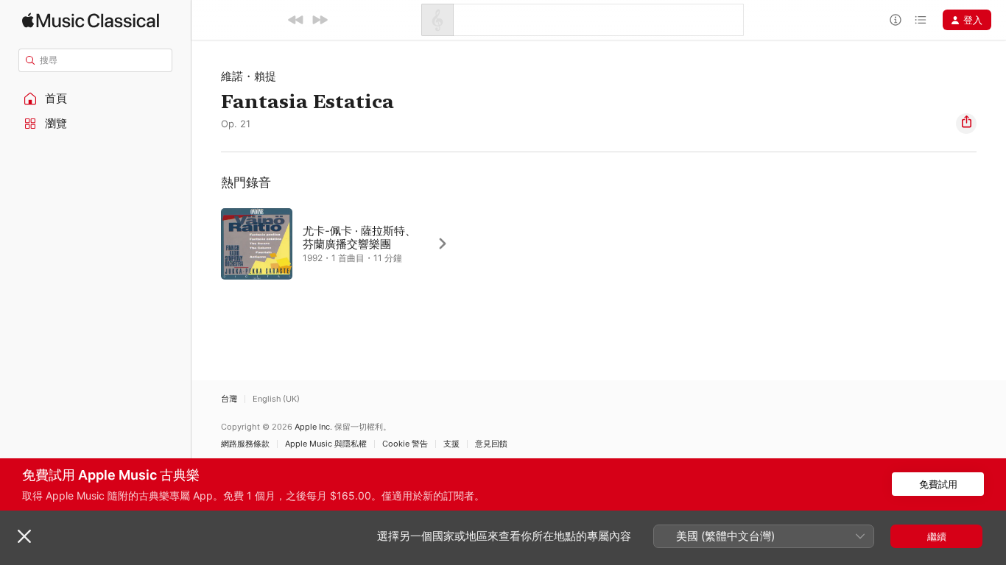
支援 (451, 444)
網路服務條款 (245, 444)
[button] (95, 99)
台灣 (229, 399)
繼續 (936, 536)
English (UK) (276, 399)
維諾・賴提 (248, 76)
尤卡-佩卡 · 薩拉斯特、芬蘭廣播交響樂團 (359, 237)
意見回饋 (491, 444)
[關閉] (24, 536)
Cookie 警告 (405, 444)
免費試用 (938, 484)
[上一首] (296, 20)
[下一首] (319, 20)
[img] (90, 20)
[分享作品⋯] (966, 123)
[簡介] (895, 20)
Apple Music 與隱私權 (326, 444)
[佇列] (920, 20)
